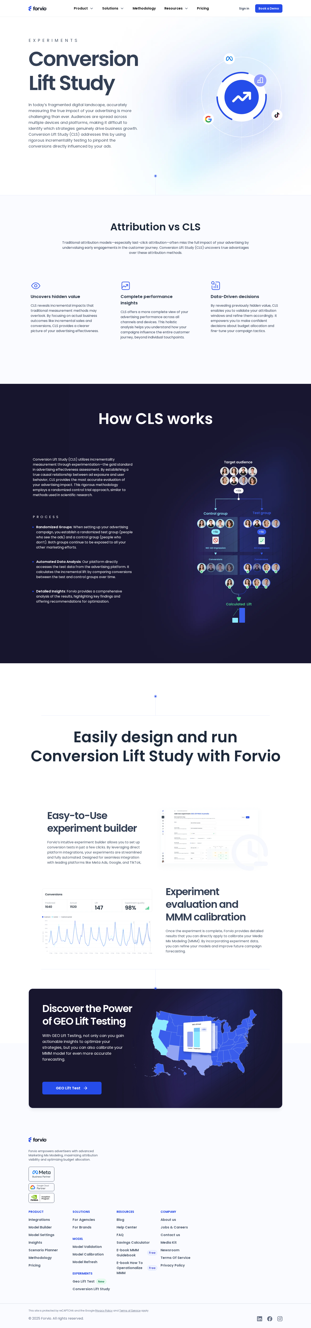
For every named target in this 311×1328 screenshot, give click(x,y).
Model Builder (40, 1227)
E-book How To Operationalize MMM (136, 1267)
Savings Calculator (133, 1242)
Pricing (203, 8)
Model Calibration (88, 1254)
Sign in (244, 8)
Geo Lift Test (89, 1281)
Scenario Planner (43, 1250)
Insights (35, 1242)
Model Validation (87, 1246)
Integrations (39, 1219)
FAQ (120, 1234)
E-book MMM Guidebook (136, 1253)
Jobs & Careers (174, 1227)
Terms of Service (129, 1310)
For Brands (82, 1227)
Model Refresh (85, 1262)
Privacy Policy (173, 1265)
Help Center (127, 1227)
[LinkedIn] (259, 1318)
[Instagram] (279, 1318)
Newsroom (170, 1250)
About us (168, 1219)
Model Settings (41, 1234)
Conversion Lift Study (91, 1289)
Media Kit (169, 1242)
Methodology (144, 8)
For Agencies (84, 1219)
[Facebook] (269, 1318)
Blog (120, 1219)
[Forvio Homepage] (38, 8)
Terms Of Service (175, 1257)
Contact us (170, 1234)
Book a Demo (269, 8)
